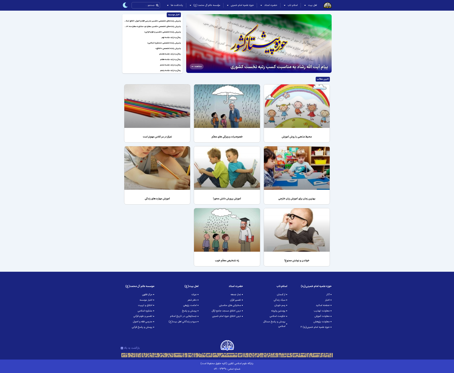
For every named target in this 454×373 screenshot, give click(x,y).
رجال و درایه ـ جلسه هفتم (170, 59)
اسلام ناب (293, 5)
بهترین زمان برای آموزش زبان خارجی (296, 199)
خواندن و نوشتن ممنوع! (296, 261)
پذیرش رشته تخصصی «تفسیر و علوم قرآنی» (162, 32)
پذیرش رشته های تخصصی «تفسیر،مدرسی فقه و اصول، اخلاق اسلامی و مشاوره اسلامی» (144, 21)
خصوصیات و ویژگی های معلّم (227, 137)
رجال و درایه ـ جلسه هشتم (170, 54)
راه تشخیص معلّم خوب (227, 261)
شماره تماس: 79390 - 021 (227, 369)
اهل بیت (312, 5)
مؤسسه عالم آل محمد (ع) (206, 5)
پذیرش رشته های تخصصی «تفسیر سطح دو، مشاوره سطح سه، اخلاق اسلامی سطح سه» (145, 26)
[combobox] (146, 5)
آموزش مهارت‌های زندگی (157, 199)
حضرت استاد (270, 5)
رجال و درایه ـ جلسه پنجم (170, 70)
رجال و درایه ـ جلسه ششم (170, 65)
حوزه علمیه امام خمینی (242, 5)
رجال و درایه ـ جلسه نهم (171, 37)
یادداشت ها (177, 5)
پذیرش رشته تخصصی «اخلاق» (168, 48)
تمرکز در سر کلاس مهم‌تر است (157, 137)
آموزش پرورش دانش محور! (227, 199)
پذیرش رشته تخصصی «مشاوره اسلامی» (164, 43)
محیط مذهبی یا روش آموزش (297, 137)
